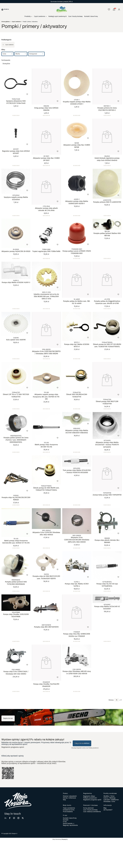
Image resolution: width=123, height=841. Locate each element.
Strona (111, 700)
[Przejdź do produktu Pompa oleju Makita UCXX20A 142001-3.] (15, 270)
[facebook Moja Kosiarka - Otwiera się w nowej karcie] (10, 818)
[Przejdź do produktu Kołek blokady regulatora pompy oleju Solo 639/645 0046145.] (107, 137)
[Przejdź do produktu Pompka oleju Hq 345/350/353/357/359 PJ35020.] (15, 474)
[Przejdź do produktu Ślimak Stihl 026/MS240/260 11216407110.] (76, 376)
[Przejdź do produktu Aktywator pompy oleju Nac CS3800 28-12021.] (46, 137)
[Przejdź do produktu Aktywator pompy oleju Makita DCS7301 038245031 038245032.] (76, 419)
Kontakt (65, 820)
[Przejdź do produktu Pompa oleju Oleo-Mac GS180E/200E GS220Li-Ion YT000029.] (76, 612)
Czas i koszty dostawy (90, 810)
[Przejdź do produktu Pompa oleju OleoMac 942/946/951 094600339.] (46, 663)
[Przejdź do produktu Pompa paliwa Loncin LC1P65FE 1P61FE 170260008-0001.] (76, 233)
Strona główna (5, 21)
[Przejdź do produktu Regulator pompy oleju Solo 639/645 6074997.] (15, 133)
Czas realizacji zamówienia (92, 811)
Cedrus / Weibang (109, 798)
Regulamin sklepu (89, 796)
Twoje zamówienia (69, 808)
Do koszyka (12, 94)
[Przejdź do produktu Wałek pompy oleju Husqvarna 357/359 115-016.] (46, 426)
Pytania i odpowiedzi (70, 796)
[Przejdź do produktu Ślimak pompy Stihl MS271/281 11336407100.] (107, 380)
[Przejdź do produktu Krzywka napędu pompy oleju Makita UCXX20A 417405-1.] (76, 83)
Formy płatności (88, 808)
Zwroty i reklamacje (69, 798)
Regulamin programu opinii (12, 747)
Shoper (14, 833)
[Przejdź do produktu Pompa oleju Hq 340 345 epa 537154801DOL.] (107, 565)
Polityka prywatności (90, 798)
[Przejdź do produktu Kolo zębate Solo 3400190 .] (15, 324)
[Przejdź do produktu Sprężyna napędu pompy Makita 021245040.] (15, 181)
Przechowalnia (68, 811)
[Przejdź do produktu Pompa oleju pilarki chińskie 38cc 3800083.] (107, 522)
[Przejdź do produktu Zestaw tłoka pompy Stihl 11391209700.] (107, 473)
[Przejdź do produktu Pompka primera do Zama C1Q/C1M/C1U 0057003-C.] (107, 86)
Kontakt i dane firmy (70, 818)
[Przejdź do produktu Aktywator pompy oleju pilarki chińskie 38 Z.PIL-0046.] (46, 187)
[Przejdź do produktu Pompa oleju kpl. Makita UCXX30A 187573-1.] (76, 326)
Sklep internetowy (59, 839)
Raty (64, 800)
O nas (65, 822)
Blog (104, 808)
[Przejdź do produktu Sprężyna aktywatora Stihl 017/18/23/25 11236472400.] (15, 82)
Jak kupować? (107, 810)
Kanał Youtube (68, 823)
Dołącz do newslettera (82, 743)
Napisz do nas (8, 718)
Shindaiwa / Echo (109, 801)
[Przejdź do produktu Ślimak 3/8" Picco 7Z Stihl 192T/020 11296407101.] (15, 376)
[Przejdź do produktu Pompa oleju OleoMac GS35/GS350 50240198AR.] (15, 602)
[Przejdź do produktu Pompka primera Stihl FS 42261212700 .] (107, 184)
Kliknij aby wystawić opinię (12, 756)
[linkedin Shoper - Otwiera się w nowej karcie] (5, 818)
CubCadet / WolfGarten (111, 800)
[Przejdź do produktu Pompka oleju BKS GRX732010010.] (46, 608)
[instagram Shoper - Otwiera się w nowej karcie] (18, 818)
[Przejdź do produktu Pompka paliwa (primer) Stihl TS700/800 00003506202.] (15, 564)
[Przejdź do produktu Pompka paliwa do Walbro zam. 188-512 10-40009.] (76, 280)
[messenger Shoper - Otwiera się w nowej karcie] (14, 818)
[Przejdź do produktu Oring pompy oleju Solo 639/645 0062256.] (46, 86)
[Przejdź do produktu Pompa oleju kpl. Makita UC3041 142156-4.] (76, 565)
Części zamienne (16, 21)
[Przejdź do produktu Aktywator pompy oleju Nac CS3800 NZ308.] (76, 130)
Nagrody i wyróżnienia (70, 825)
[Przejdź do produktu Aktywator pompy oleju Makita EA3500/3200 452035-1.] (76, 183)
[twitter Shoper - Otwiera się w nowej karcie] (23, 818)
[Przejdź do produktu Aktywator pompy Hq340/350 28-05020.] (15, 233)
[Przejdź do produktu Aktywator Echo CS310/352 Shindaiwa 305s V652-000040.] (46, 518)
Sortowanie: (5, 60)
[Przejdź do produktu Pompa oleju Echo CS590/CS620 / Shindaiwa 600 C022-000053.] (15, 656)
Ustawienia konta (68, 810)
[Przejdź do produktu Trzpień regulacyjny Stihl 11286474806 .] (46, 233)
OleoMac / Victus (109, 796)
